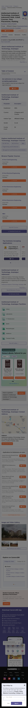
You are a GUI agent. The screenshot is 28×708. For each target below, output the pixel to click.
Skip (8, 703)
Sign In (16, 703)
